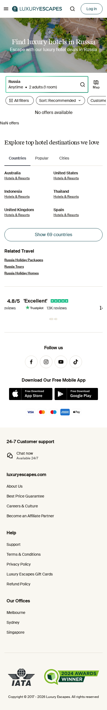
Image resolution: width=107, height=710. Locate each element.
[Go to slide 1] (52, 319)
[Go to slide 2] (56, 319)
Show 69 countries (53, 234)
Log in (91, 8)
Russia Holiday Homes (21, 273)
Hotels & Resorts (17, 178)
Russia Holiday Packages (23, 260)
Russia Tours (14, 266)
